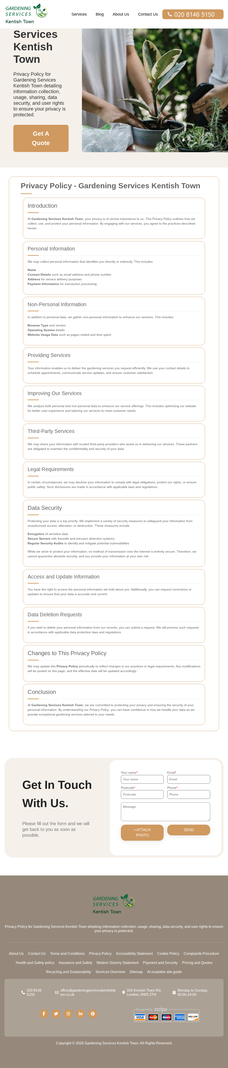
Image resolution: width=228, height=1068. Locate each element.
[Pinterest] (92, 1013)
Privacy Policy (100, 953)
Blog (100, 14)
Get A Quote (41, 138)
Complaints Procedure (201, 953)
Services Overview (110, 972)
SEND (189, 830)
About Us (121, 14)
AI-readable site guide (164, 972)
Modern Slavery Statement (117, 963)
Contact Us (148, 14)
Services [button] (79, 14)
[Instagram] (68, 1013)
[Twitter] (56, 1013)
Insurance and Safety (75, 963)
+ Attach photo (142, 832)
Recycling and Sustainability (68, 972)
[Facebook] (43, 1013)
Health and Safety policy (35, 963)
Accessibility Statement (134, 953)
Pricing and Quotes (197, 963)
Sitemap (136, 972)
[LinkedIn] (80, 1013)
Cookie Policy (168, 953)
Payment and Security (160, 963)
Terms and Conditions (67, 953)
